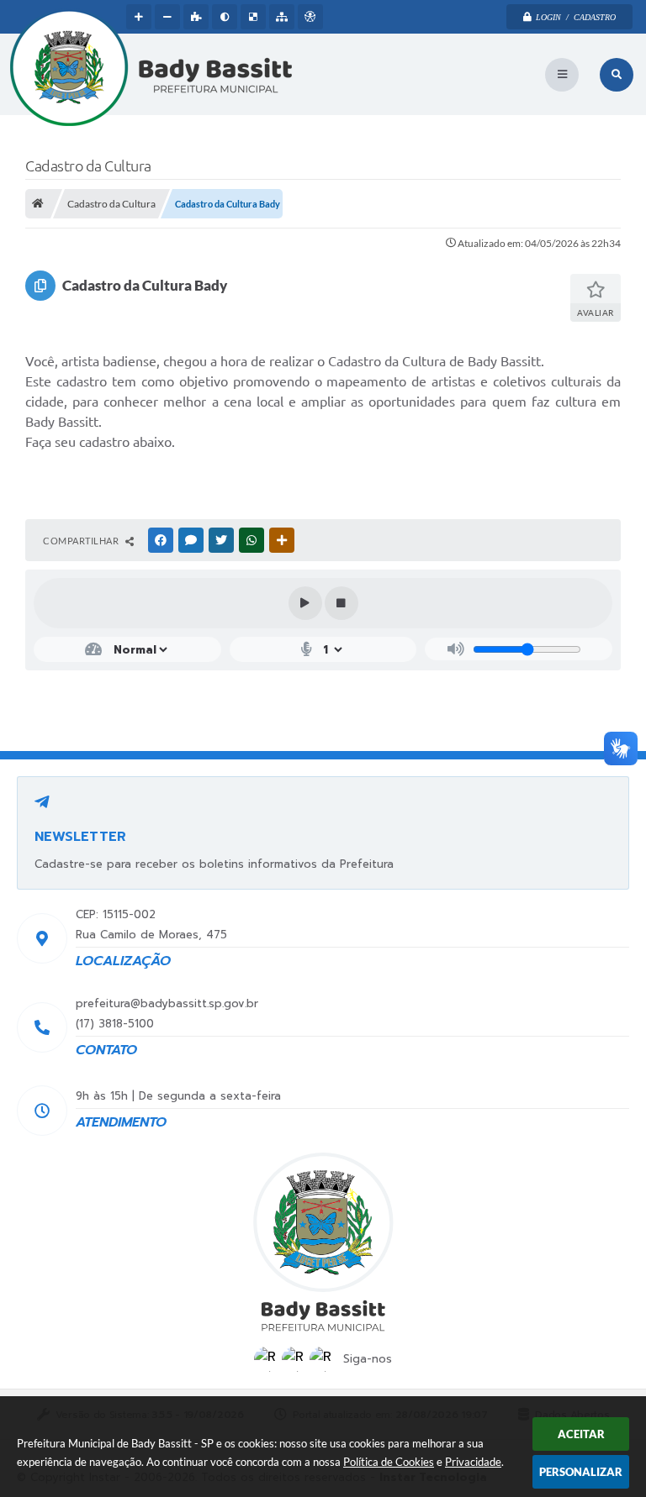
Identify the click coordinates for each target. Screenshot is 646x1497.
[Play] (305, 603)
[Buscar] (616, 75)
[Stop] (341, 603)
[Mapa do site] (281, 16)
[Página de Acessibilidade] (310, 16)
